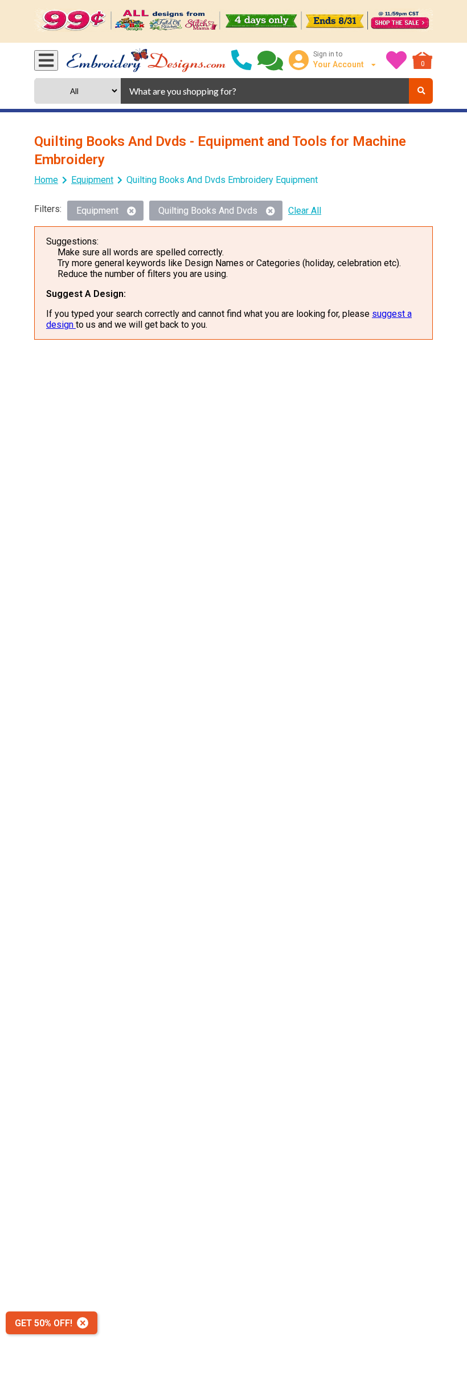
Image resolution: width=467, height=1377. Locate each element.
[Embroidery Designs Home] (146, 60)
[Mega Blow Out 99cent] (233, 21)
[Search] (421, 91)
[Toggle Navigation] (46, 60)
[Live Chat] (270, 60)
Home (46, 179)
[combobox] (265, 91)
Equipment (92, 179)
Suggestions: (72, 241)
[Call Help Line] (241, 60)
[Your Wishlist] (396, 60)
